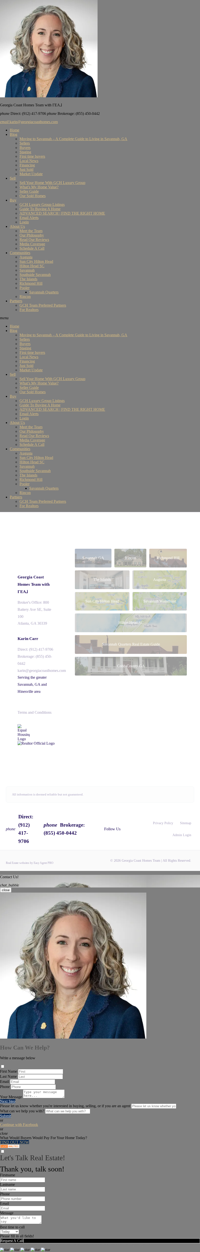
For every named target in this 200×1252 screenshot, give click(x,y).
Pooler (25, 288)
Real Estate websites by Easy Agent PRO (29, 863)
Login (24, 222)
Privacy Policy (163, 823)
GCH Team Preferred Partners (43, 305)
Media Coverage (32, 244)
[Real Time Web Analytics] (10, 1147)
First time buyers (32, 156)
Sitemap (185, 823)
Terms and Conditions (34, 712)
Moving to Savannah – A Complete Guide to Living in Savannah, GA (73, 139)
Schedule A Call (32, 248)
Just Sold (26, 169)
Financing (27, 165)
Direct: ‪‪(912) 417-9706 (35, 649)
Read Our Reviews (34, 240)
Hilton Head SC (32, 266)
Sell (13, 178)
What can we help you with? (22, 1111)
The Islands (28, 279)
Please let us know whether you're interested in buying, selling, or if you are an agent (65, 1106)
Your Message (11, 1097)
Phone (5, 1087)
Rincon (25, 296)
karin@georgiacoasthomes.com (29, 122)
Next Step (7, 1101)
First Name (8, 1071)
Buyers (25, 148)
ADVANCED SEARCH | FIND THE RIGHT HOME (62, 213)
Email (4, 1081)
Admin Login (181, 835)
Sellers (25, 143)
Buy (13, 200)
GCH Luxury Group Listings (42, 204)
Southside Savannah (35, 275)
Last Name (8, 1076)
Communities (20, 253)
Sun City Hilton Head (36, 261)
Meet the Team (31, 231)
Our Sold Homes (33, 196)
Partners (16, 301)
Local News (29, 161)
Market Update (31, 174)
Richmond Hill (31, 283)
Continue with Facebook (19, 1125)
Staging (25, 152)
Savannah (27, 270)
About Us (17, 226)
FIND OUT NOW (14, 1142)
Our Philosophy (32, 235)
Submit (5, 1116)
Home (14, 130)
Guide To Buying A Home (40, 209)
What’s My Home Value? (39, 187)
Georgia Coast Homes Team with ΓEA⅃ (34, 584)
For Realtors (29, 310)
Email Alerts (29, 218)
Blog (13, 134)
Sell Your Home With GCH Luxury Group (52, 183)
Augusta (26, 257)
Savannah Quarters (44, 292)
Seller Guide (29, 191)
